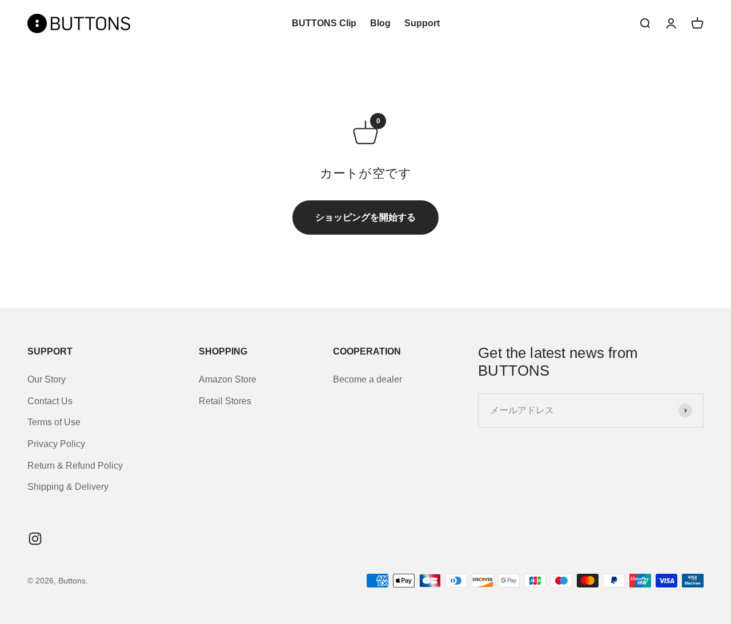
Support (422, 23)
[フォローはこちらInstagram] (35, 538)
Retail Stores (225, 401)
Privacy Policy (56, 444)
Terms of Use (54, 422)
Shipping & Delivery (68, 487)
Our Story (46, 379)
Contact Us (50, 401)
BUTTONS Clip (324, 23)
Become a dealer (367, 379)
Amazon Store (227, 379)
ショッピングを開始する (365, 217)
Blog (380, 23)
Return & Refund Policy (75, 465)
